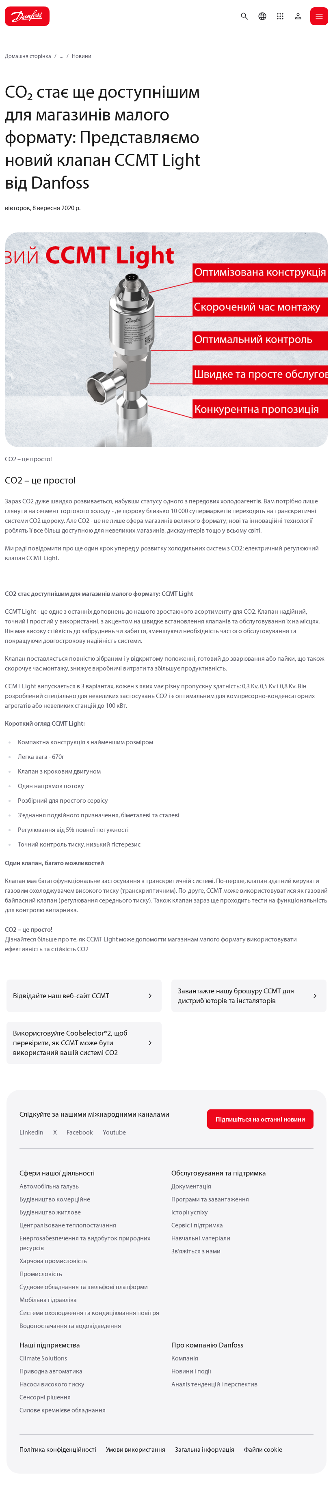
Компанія (184, 1358)
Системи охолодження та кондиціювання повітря (89, 1313)
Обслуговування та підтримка (218, 1173)
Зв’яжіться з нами (196, 1251)
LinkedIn (31, 1132)
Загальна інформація (204, 1449)
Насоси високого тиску (51, 1384)
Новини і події (191, 1371)
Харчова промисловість (53, 1261)
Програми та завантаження (210, 1199)
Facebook (80, 1132)
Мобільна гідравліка (48, 1300)
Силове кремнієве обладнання (62, 1410)
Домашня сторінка (28, 56)
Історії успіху (189, 1212)
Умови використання (135, 1449)
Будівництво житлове (50, 1212)
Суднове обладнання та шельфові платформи (83, 1287)
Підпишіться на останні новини (260, 1119)
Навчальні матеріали (200, 1238)
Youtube (114, 1132)
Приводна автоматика (50, 1371)
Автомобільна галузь (49, 1186)
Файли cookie (263, 1449)
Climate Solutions (43, 1358)
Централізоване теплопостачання (67, 1225)
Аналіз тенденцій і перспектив (214, 1384)
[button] (280, 16)
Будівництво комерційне (54, 1199)
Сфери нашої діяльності (57, 1173)
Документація (191, 1186)
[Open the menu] (319, 16)
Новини (81, 56)
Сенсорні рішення (45, 1397)
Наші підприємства (49, 1344)
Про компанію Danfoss (207, 1344)
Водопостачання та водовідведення (70, 1326)
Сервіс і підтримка (197, 1225)
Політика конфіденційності (57, 1449)
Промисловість (40, 1274)
